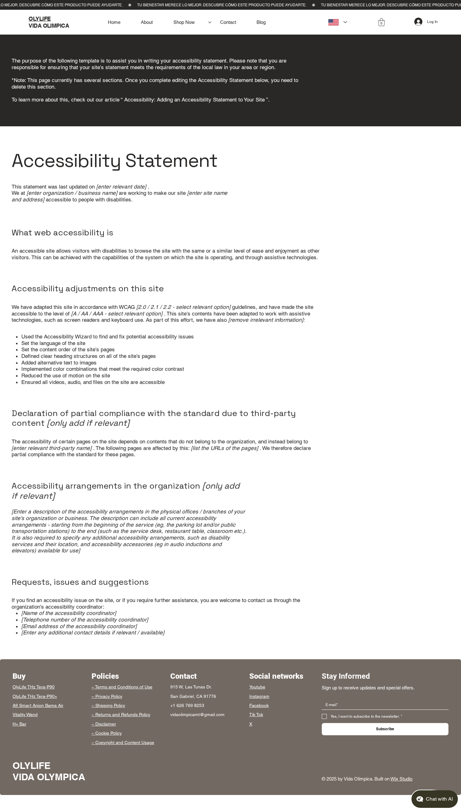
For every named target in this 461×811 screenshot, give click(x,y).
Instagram (259, 696)
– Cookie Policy (107, 733)
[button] (381, 22)
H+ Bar (19, 723)
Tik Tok (256, 714)
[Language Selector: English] (335, 22)
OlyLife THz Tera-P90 (34, 686)
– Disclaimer (104, 723)
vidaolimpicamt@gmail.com (197, 714)
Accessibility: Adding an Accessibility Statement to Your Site (194, 99)
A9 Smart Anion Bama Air (38, 705)
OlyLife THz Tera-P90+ (35, 696)
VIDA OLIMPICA (49, 25)
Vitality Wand (25, 714)
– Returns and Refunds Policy (121, 714)
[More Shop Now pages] (209, 22)
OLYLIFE (39, 18)
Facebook (259, 705)
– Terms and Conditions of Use (122, 686)
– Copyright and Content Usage (123, 742)
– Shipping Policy (108, 705)
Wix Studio (401, 778)
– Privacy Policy (107, 696)
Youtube (257, 686)
